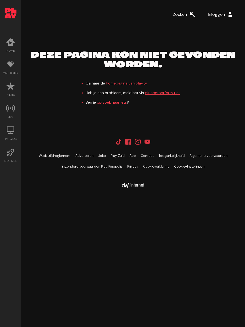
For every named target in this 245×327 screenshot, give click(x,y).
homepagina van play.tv (126, 83)
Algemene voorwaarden (208, 155)
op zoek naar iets (112, 102)
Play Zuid (118, 155)
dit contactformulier (162, 92)
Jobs (102, 155)
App (132, 155)
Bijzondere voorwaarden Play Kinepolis (91, 166)
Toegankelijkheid (172, 155)
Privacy (132, 166)
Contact (147, 155)
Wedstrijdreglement (55, 155)
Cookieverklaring (156, 166)
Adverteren (84, 155)
